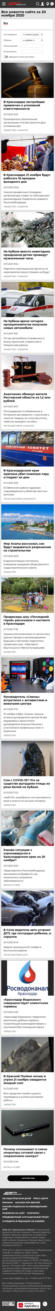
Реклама (7, 1202)
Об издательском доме (16, 1198)
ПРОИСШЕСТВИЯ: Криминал (20, 499)
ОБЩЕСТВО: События (16, 130)
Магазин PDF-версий (27, 1202)
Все (6, 23)
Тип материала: (10, 34)
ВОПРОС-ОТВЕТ (12, 885)
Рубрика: (8, 40)
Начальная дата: (11, 46)
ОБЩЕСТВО (10, 572)
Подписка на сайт (13, 1213)
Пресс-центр (40, 1198)
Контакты (33, 1213)
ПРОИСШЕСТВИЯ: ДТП (16, 955)
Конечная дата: (10, 52)
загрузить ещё (28, 1178)
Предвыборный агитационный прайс (25, 1217)
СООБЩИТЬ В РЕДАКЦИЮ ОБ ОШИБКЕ (23, 1221)
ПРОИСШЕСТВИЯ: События (19, 426)
